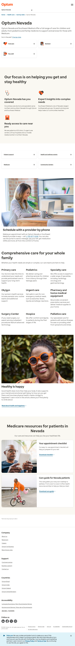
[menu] (72, 5)
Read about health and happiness (13, 406)
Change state (16, 37)
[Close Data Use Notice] (71, 636)
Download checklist (46, 455)
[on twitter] (11, 621)
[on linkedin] (3, 621)
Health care (10, 15)
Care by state (20, 15)
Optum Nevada (6, 10)
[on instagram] (15, 621)
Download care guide (46, 491)
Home (3, 15)
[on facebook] (7, 621)
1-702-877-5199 (32, 236)
